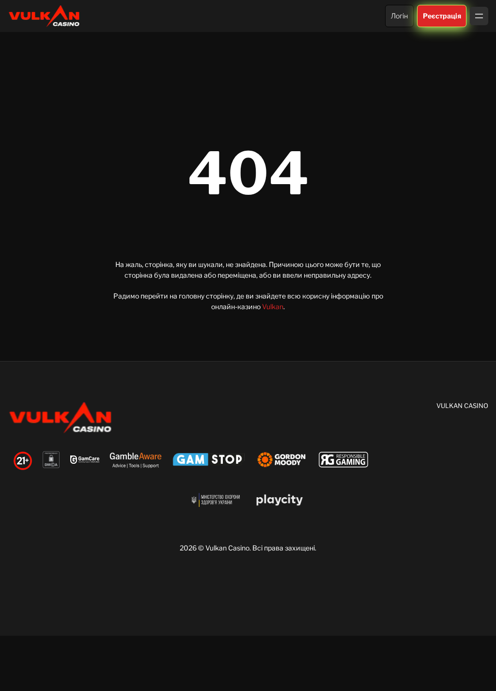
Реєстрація (441, 16)
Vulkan (272, 306)
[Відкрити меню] (479, 16)
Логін (399, 16)
